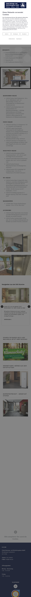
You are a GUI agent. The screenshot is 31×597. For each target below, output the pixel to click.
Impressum (19, 39)
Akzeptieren (24, 34)
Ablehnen (6, 34)
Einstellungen (15, 34)
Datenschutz (12, 39)
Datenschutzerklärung (12, 28)
